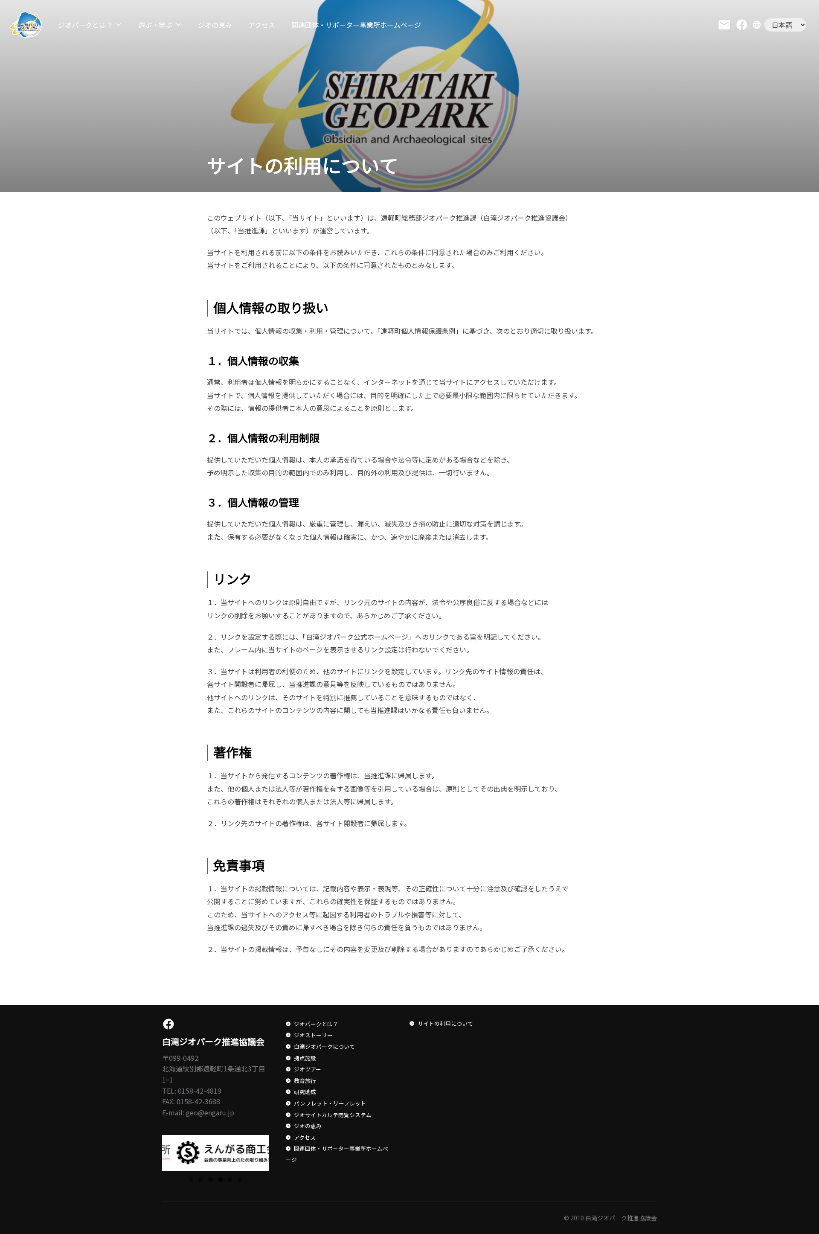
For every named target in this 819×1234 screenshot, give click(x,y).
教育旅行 (305, 1081)
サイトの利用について (445, 1023)
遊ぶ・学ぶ (155, 25)
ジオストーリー (313, 1035)
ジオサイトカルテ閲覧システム (333, 1115)
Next (283, 1150)
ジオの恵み (215, 25)
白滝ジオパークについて (324, 1046)
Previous (147, 1150)
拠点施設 (305, 1058)
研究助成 (305, 1092)
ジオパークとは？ (85, 25)
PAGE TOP (794, 1189)
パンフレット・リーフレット (330, 1103)
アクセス (261, 25)
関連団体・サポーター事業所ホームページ (356, 25)
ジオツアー (307, 1069)
